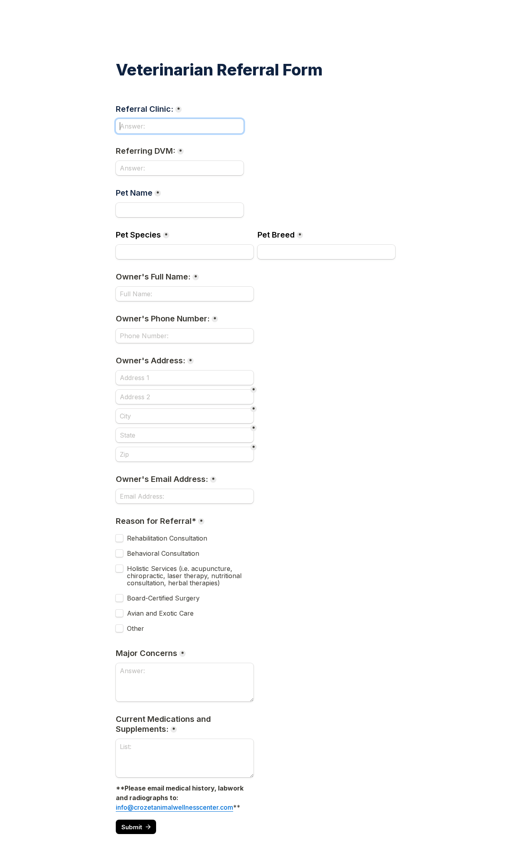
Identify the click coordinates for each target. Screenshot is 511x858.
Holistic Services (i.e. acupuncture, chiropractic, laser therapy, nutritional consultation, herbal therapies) (185, 576)
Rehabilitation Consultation (167, 538)
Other (135, 628)
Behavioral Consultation (163, 553)
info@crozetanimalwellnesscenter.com (174, 807)
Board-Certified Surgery (163, 598)
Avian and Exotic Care (161, 613)
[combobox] (185, 336)
